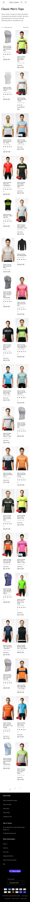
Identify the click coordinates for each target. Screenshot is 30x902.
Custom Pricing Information (9, 860)
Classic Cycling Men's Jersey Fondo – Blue (7, 392)
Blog (4, 864)
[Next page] (20, 788)
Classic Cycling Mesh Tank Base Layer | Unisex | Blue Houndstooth (7, 761)
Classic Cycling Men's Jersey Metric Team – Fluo (21, 59)
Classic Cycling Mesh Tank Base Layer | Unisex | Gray (7, 48)
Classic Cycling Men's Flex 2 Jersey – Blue (21, 724)
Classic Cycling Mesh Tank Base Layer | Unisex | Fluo (21, 425)
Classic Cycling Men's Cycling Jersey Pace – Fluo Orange (8, 725)
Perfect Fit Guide (7, 804)
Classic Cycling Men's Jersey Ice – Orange (21, 474)
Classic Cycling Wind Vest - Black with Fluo (7, 216)
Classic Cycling (9, 895)
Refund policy (25, 895)
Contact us (5, 848)
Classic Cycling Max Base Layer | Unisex (7, 89)
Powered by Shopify (16, 895)
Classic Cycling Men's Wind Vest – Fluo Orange (21, 686)
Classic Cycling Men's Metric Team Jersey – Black (21, 184)
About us (5, 844)
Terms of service (15, 898)
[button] (4, 2)
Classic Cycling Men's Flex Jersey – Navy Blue (7, 647)
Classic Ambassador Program (10, 800)
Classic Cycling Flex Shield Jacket (21, 254)
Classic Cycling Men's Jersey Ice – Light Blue (21, 392)
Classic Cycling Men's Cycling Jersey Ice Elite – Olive (7, 518)
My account (6, 852)
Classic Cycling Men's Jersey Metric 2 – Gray (7, 435)
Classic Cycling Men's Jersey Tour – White (21, 99)
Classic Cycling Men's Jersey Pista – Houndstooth (21, 346)
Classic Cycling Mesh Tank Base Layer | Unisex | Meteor (7, 591)
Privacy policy (7, 898)
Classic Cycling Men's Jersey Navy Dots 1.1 (8, 474)
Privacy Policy (6, 812)
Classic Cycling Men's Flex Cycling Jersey (7, 184)
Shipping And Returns (8, 856)
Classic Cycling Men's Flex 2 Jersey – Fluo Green (21, 601)
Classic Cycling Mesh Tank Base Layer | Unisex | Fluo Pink (7, 677)
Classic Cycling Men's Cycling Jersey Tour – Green (21, 771)
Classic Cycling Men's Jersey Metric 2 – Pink (21, 561)
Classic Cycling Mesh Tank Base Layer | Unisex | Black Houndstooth (7, 294)
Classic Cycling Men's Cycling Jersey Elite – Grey (22, 226)
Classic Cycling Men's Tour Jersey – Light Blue (21, 141)
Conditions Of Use (7, 816)
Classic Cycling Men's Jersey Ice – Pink (21, 304)
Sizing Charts (6, 808)
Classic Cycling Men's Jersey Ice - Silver (7, 266)
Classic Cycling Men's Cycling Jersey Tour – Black (7, 347)
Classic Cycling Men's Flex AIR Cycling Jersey (7, 561)
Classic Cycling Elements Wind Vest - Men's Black (22, 647)
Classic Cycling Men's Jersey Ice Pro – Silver (7, 141)
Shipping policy (24, 898)
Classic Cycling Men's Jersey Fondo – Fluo (21, 517)
